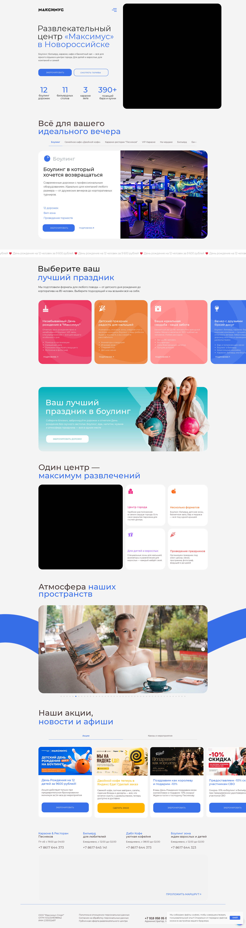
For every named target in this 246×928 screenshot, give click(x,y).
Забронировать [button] (55, 72)
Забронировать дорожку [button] (67, 439)
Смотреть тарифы (90, 73)
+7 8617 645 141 (95, 847)
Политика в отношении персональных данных (104, 915)
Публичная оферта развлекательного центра (103, 921)
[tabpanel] (123, 195)
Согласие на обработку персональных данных (104, 918)
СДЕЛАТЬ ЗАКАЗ (121, 808)
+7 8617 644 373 (138, 847)
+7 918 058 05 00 (156, 918)
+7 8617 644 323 (183, 847)
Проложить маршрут (182, 894)
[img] (93, 228)
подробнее (221, 357)
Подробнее (85, 228)
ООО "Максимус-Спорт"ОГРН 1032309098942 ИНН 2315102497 (51, 918)
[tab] (55, 143)
